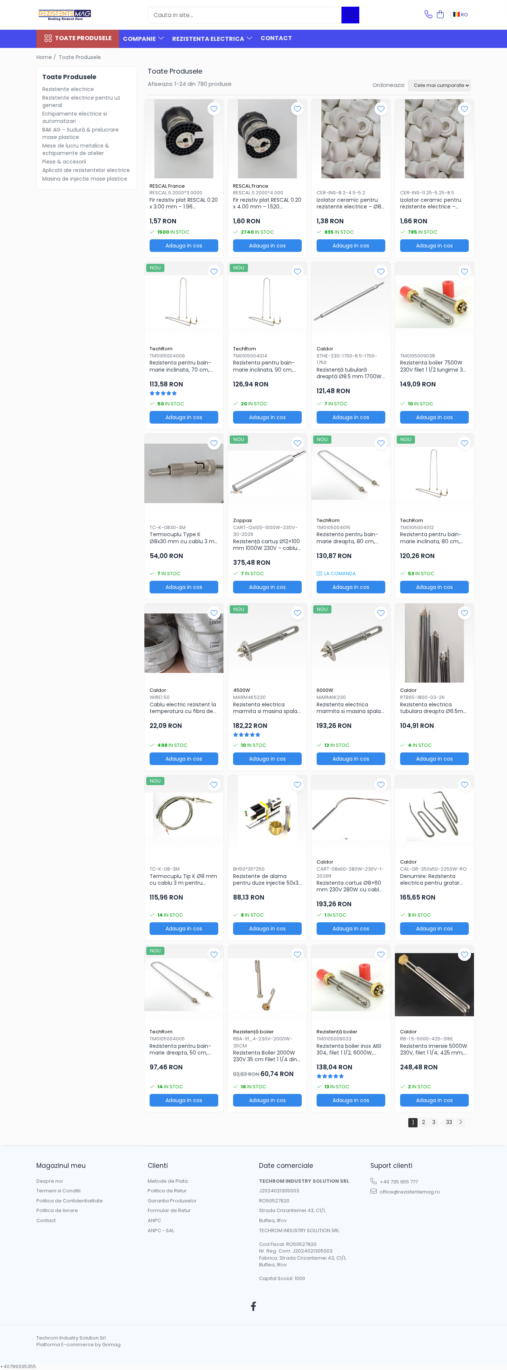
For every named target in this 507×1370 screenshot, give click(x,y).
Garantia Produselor (172, 1201)
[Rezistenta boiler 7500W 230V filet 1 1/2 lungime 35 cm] (434, 301)
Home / (47, 57)
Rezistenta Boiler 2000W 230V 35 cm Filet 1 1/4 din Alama (265, 1056)
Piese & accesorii (64, 161)
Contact (276, 38)
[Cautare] (350, 15)
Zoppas (242, 520)
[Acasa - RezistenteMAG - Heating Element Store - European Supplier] (73, 15)
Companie (140, 39)
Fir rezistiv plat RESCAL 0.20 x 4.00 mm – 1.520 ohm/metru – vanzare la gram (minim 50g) (267, 203)
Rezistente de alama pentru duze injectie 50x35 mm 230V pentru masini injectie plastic (267, 879)
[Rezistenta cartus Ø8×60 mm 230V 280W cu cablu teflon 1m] (350, 814)
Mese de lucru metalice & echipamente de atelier (75, 149)
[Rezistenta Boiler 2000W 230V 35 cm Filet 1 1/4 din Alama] (267, 984)
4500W (241, 690)
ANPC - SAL (161, 1230)
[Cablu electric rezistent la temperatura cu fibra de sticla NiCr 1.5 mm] (183, 643)
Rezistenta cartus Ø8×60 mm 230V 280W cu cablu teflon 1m (349, 886)
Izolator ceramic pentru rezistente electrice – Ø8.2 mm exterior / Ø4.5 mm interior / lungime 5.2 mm (351, 203)
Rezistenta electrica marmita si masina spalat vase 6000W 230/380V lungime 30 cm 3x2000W (350, 708)
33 (449, 1122)
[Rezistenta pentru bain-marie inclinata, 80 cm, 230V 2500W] (434, 473)
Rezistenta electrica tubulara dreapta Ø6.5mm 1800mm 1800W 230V (434, 708)
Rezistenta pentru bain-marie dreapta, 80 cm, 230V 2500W (347, 537)
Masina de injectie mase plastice (84, 178)
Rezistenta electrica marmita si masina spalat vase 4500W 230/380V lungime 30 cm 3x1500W (266, 708)
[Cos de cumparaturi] (440, 14)
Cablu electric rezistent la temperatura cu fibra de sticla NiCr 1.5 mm (183, 708)
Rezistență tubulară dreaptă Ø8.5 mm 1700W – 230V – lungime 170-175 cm (349, 373)
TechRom (161, 348)
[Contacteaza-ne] (428, 14)
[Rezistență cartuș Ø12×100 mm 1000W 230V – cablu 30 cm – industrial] (267, 473)
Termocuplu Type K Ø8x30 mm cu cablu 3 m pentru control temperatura (182, 537)
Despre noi (49, 1181)
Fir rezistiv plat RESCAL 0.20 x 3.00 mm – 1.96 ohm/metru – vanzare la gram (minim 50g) (184, 203)
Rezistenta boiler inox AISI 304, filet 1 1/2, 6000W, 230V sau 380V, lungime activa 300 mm (349, 1049)
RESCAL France (167, 186)
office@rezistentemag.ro (409, 1191)
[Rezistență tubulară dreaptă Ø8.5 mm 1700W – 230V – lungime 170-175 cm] (350, 301)
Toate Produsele (83, 38)
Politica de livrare (57, 1210)
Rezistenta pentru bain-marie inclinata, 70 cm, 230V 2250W (180, 366)
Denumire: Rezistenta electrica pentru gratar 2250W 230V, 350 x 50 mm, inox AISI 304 (429, 879)
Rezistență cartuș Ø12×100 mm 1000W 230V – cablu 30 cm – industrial (266, 544)
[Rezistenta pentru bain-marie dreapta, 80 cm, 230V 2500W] (350, 473)
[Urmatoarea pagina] (460, 1122)
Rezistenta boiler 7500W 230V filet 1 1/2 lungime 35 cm (433, 366)
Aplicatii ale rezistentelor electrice (86, 170)
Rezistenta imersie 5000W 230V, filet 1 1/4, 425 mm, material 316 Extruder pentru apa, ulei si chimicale (433, 1049)
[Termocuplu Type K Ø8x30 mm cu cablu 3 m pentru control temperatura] (183, 473)
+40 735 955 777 (398, 1181)
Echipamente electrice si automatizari (74, 117)
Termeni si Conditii (58, 1191)
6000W (325, 690)
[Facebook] (253, 1307)
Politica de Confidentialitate (69, 1201)
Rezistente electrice (68, 89)
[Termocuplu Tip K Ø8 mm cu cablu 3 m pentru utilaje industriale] (183, 814)
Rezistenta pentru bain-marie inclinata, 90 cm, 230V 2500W (264, 366)
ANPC (154, 1220)
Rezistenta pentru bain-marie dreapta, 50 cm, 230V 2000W (180, 1049)
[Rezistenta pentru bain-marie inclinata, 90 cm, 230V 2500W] (267, 301)
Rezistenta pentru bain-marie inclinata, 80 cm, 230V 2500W (431, 537)
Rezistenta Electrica (208, 39)
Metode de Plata (168, 1181)
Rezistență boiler (253, 1031)
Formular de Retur (169, 1210)
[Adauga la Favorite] (213, 108)
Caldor (325, 348)
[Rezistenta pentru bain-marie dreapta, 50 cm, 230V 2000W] (183, 984)
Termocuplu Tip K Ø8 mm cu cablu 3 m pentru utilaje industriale (183, 879)
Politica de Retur (167, 1191)
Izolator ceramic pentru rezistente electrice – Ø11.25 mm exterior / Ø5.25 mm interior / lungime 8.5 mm (434, 203)
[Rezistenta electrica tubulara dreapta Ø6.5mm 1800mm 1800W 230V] (434, 643)
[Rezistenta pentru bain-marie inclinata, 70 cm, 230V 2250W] (183, 301)
